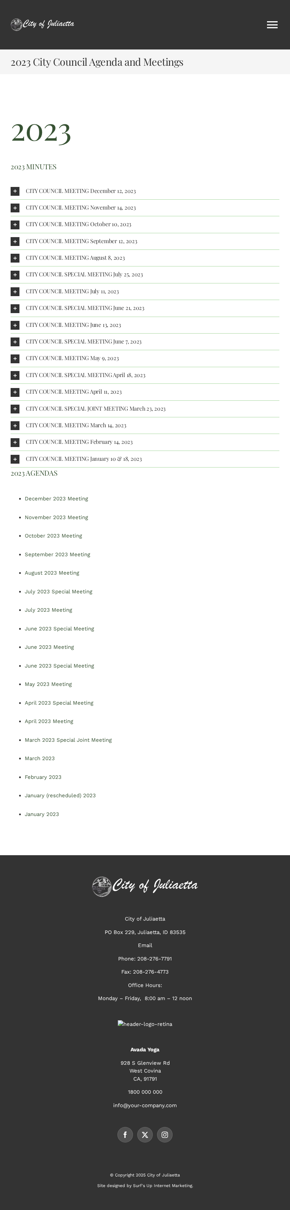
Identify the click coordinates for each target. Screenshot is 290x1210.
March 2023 (40, 758)
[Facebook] (125, 1135)
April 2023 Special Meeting (59, 703)
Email (145, 945)
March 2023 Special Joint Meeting (68, 740)
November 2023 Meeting (56, 517)
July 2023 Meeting (48, 610)
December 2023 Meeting (56, 498)
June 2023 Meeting (49, 647)
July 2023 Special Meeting (58, 591)
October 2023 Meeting (53, 536)
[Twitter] (145, 1135)
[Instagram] (165, 1135)
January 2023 (42, 814)
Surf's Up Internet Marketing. (163, 1185)
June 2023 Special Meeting (59, 628)
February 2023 (43, 777)
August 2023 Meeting (52, 573)
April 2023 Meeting (49, 721)
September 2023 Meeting (57, 554)
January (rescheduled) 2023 (60, 795)
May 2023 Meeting (48, 684)
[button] (145, 191)
